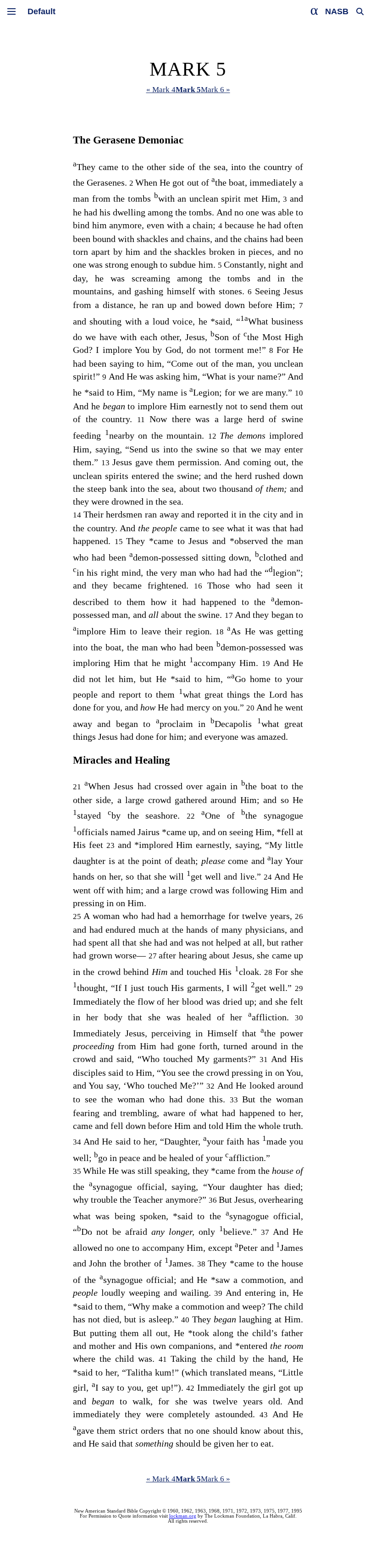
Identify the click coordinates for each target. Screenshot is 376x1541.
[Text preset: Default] (41, 11)
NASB (336, 11)
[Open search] (360, 11)
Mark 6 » (215, 89)
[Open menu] (11, 11)
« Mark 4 (161, 89)
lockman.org (182, 1516)
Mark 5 (188, 89)
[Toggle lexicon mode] (314, 11)
